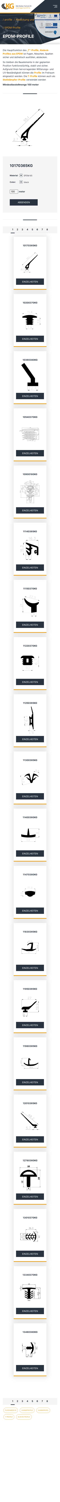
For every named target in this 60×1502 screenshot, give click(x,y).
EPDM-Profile (12, 27)
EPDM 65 (28, 175)
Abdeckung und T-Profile (30, 19)
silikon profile (24, 1417)
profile (8, 19)
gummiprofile (27, 1410)
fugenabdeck (10, 1410)
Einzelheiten (30, 281)
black (26, 182)
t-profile (9, 1417)
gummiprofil (43, 1410)
